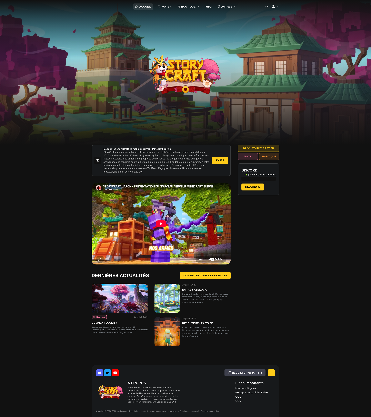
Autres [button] (227, 6)
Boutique (269, 156)
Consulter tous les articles (205, 275)
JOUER (219, 160)
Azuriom (215, 411)
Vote (248, 156)
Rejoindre (252, 186)
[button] (275, 6)
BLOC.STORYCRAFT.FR (258, 148)
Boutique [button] (188, 6)
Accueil (145, 6)
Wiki (208, 6)
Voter (167, 6)
